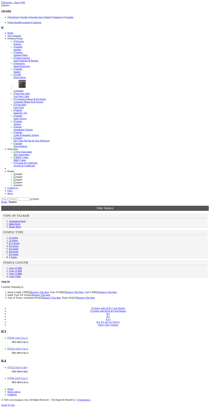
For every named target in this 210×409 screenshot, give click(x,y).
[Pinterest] (57, 17)
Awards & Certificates (24, 165)
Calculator (19, 90)
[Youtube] (68, 17)
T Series (13, 257)
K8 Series (13, 251)
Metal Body (14, 224)
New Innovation (21, 154)
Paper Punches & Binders (26, 60)
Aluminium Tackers (23, 129)
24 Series (13, 240)
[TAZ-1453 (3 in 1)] (17, 348)
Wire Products (20, 146)
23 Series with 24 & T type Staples (108, 308)
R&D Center (20, 160)
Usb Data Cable (21, 96)
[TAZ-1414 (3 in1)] (17, 367)
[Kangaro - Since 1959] (13, 2)
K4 (108, 316)
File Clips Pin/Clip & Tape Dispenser (32, 140)
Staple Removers (22, 66)
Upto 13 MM (15, 271)
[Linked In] (47, 17)
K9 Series (13, 254)
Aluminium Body (17, 221)
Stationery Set (20, 113)
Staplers (17, 49)
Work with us (13, 391)
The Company (14, 35)
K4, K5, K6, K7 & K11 (108, 322)
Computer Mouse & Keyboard (28, 102)
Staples (17, 71)
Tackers (17, 124)
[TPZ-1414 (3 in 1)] (17, 378)
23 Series (13, 237)
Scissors (17, 44)
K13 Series (14, 243)
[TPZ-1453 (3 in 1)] (17, 338)
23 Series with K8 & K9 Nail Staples (108, 311)
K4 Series (13, 249)
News (10, 193)
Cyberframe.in (83, 400)
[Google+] (35, 17)
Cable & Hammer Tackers (26, 135)
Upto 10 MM (15, 268)
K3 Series (13, 246)
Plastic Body (15, 226)
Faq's (9, 190)
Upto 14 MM (15, 273)
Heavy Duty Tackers (108, 325)
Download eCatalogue (30, 22)
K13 (108, 319)
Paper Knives (20, 118)
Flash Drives (20, 77)
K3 (108, 313)
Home (10, 33)
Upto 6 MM (15, 276)
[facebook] (13, 17)
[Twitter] (23, 17)
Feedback (12, 394)
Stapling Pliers (21, 55)
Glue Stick (19, 107)
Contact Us (12, 188)
